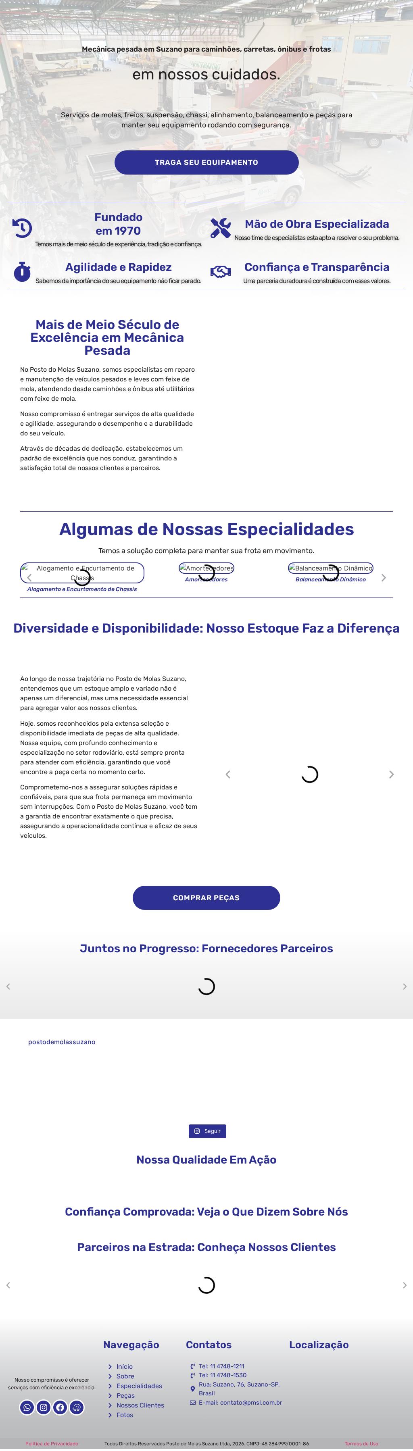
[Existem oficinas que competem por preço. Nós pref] (50, 1090)
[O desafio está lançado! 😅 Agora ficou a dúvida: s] (259, 1090)
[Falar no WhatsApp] (393, 1431)
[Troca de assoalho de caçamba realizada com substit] (154, 1090)
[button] (29, 577)
